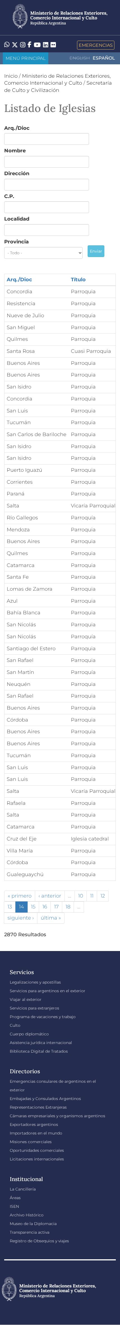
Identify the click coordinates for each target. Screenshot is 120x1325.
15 (33, 907)
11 (91, 896)
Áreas (15, 1197)
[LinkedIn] (45, 44)
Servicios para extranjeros (34, 1008)
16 (44, 907)
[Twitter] (15, 45)
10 (80, 896)
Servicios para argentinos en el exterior (47, 990)
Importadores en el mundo (36, 1133)
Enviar (96, 251)
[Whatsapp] (6, 45)
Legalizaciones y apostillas (35, 982)
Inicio (11, 76)
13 (10, 907)
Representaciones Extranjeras (38, 1107)
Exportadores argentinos (34, 1124)
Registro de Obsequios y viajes (39, 1240)
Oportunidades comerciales (37, 1150)
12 (102, 896)
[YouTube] (37, 45)
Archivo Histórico (27, 1215)
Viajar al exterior (26, 999)
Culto (15, 1025)
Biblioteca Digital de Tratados (39, 1051)
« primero (20, 896)
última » (51, 918)
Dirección (16, 173)
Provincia (16, 242)
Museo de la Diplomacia (33, 1223)
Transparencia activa (29, 1232)
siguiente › (21, 918)
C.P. (9, 196)
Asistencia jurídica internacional (41, 1042)
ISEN (14, 1206)
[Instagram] (22, 45)
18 (68, 907)
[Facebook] (30, 45)
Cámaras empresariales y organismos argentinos (57, 1115)
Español (104, 58)
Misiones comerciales (31, 1141)
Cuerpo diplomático (29, 1033)
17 (56, 907)
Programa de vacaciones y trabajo (43, 1016)
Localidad (16, 219)
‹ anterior (50, 896)
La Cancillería (23, 1189)
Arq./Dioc (17, 128)
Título (78, 280)
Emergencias (96, 45)
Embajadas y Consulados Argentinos (45, 1098)
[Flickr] (53, 44)
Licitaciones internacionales (37, 1159)
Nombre (15, 151)
